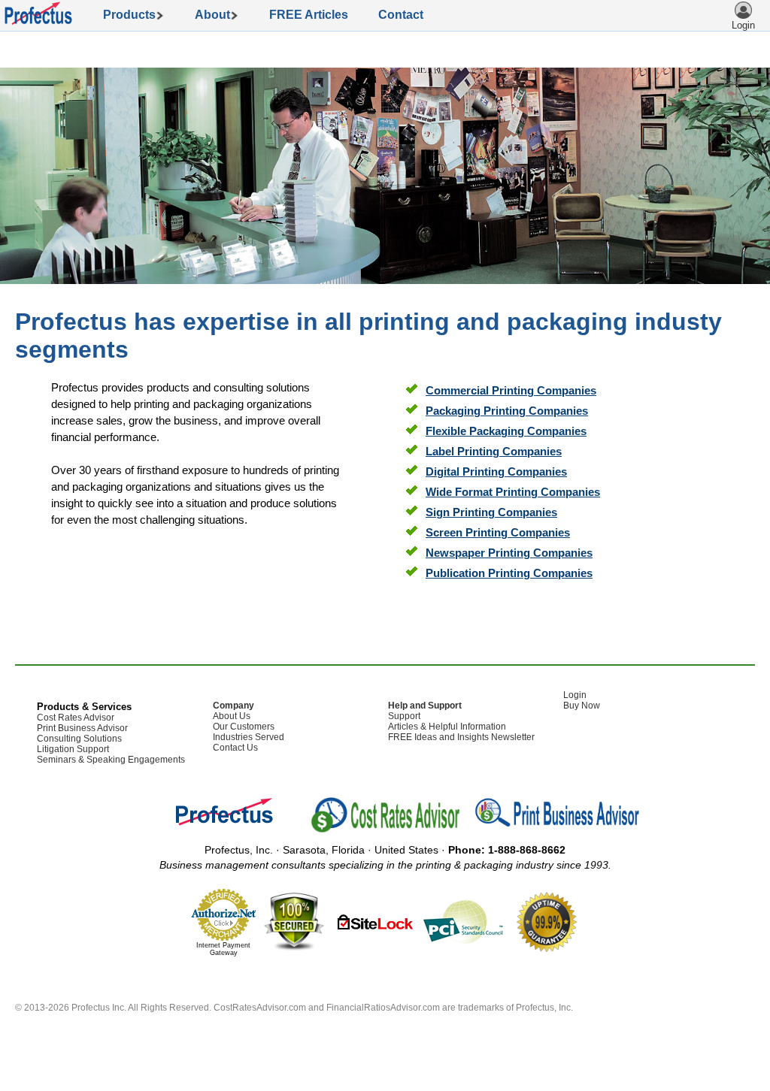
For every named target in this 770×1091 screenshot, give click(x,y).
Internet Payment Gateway (223, 949)
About (217, 14)
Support (404, 716)
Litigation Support (73, 749)
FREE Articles (308, 14)
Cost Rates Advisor (75, 717)
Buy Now (581, 705)
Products (134, 14)
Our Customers (243, 726)
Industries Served (248, 737)
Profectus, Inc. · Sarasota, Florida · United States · (385, 850)
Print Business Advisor (82, 728)
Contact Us (235, 747)
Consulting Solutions (79, 738)
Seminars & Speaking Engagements (111, 759)
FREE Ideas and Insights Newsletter (461, 737)
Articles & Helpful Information (447, 726)
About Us (231, 716)
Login (575, 695)
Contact (400, 14)
